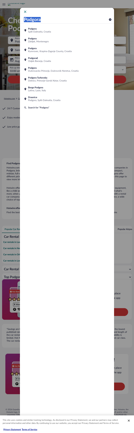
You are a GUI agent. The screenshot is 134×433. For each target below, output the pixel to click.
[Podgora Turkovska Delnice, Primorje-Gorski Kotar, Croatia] (67, 79)
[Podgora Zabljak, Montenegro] (67, 40)
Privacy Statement (12, 430)
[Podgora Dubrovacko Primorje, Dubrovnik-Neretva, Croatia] (67, 69)
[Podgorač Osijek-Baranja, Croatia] (67, 60)
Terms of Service (29, 430)
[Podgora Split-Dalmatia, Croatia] (67, 30)
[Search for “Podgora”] (67, 108)
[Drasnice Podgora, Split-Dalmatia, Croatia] (67, 99)
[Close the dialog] (25, 12)
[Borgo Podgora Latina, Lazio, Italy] (67, 89)
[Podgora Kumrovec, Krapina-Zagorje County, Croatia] (67, 50)
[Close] (128, 420)
